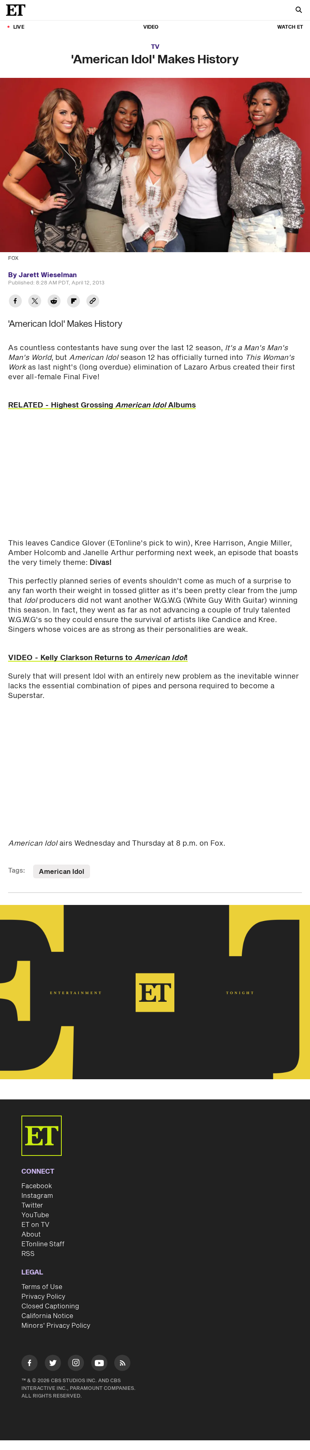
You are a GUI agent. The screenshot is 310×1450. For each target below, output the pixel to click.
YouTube (35, 1215)
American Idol (61, 872)
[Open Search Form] (298, 10)
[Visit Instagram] (76, 1364)
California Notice (47, 1316)
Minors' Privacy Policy (55, 1326)
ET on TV (35, 1225)
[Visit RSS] (122, 1364)
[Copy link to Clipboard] (93, 302)
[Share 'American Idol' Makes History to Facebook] (15, 302)
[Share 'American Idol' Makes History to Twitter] (34, 302)
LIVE (18, 27)
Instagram (37, 1196)
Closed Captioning (50, 1306)
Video (151, 27)
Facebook (36, 1186)
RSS (28, 1254)
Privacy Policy (43, 1297)
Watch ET (290, 27)
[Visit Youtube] (99, 1363)
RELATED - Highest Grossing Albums (102, 405)
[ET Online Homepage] (18, 10)
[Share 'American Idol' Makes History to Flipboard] (73, 302)
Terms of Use (41, 1287)
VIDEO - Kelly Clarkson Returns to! (98, 657)
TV (155, 47)
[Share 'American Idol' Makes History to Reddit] (54, 302)
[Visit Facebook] (29, 1364)
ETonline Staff (43, 1244)
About (31, 1234)
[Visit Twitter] (53, 1364)
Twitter (32, 1205)
